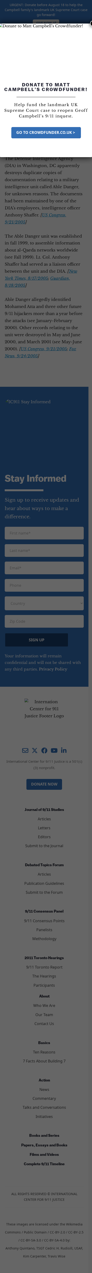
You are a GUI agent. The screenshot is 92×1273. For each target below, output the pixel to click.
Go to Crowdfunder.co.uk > (46, 132)
